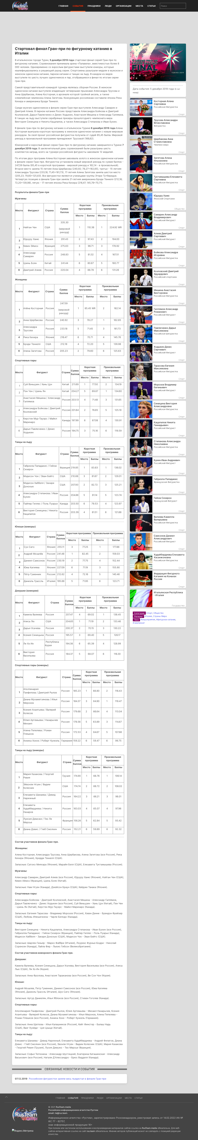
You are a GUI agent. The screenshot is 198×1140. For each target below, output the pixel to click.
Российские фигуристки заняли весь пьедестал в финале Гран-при (67, 1078)
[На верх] (6, 1097)
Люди (108, 6)
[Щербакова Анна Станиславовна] (158, 145)
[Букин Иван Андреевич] (158, 466)
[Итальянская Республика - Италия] (158, 598)
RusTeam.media (63, 1107)
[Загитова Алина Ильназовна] (158, 164)
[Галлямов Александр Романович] (158, 315)
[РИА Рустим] (25, 1114)
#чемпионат (139, 623)
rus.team (91, 1131)
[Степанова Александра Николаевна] (158, 447)
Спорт (149, 613)
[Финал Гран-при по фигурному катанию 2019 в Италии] (158, 62)
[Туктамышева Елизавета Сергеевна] (158, 182)
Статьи (151, 6)
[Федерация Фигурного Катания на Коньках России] (158, 579)
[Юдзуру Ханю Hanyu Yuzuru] (158, 201)
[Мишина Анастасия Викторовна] (158, 296)
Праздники (94, 6)
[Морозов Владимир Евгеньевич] (158, 390)
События (78, 6)
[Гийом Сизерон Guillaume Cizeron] (158, 504)
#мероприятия (148, 619)
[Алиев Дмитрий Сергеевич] (158, 239)
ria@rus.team (61, 1113)
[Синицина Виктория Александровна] (158, 409)
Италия (148, 616)
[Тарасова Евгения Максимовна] (158, 371)
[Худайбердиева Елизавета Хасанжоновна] (158, 560)
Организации (123, 6)
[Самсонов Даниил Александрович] (158, 541)
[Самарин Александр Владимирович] (158, 220)
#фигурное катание (165, 619)
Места (139, 6)
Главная (63, 6)
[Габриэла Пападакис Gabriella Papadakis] (158, 485)
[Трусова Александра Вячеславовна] (158, 126)
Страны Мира (160, 616)
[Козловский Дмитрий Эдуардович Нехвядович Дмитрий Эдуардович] (158, 277)
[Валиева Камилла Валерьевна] (158, 522)
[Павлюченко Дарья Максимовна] (158, 334)
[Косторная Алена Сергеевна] (158, 107)
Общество (158, 613)
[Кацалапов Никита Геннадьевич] (158, 428)
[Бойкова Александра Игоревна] (158, 258)
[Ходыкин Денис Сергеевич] (158, 352)
